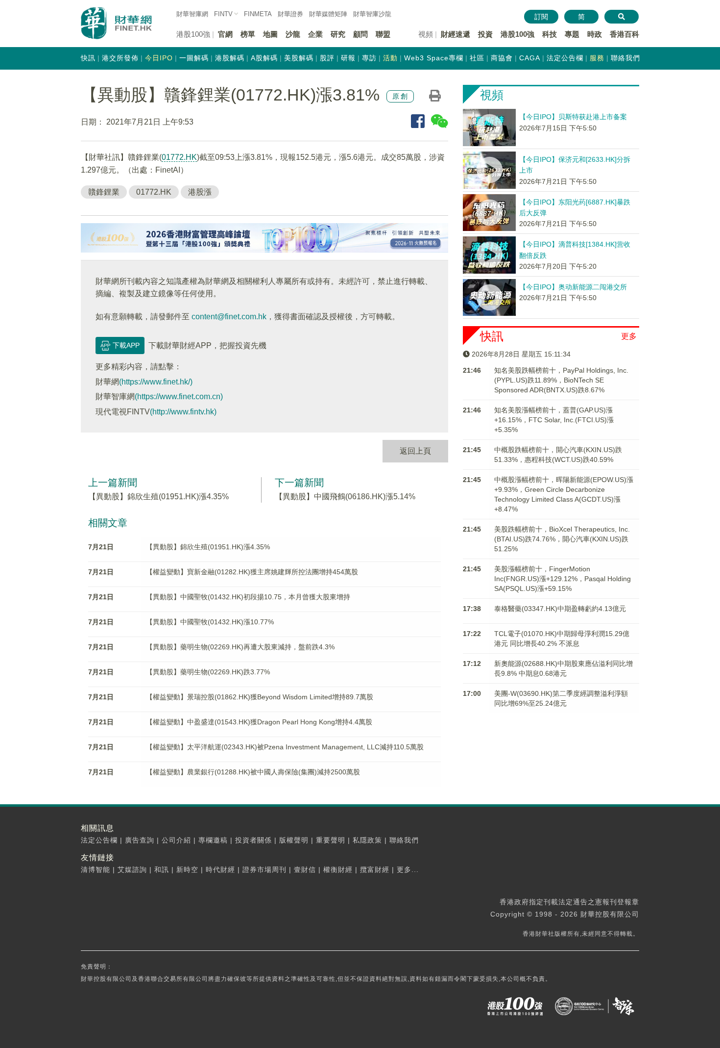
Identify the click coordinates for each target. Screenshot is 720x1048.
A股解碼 (264, 58)
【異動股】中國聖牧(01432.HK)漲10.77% (210, 622)
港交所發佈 (120, 58)
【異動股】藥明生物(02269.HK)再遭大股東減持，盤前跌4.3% (240, 647)
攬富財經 (374, 869)
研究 (338, 34)
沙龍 (293, 34)
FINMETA (258, 14)
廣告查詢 (139, 840)
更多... (408, 869)
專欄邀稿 (213, 840)
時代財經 (220, 869)
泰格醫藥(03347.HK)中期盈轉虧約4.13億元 (560, 609)
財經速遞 (455, 34)
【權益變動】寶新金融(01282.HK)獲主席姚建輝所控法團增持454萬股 (252, 572)
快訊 (88, 58)
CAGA (529, 58)
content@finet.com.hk (229, 316)
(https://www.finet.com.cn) (179, 396)
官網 (225, 34)
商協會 (502, 58)
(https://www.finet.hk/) (155, 382)
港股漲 (200, 192)
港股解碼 (229, 58)
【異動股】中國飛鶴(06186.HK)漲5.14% (345, 496)
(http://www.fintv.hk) (183, 412)
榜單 (247, 34)
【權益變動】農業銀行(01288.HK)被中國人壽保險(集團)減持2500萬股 (253, 772)
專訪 (369, 58)
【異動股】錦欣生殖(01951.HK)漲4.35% (158, 496)
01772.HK (179, 157)
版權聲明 (294, 840)
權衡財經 (338, 869)
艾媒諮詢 (132, 869)
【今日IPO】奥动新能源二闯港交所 (573, 287)
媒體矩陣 (328, 14)
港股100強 (517, 34)
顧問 (360, 34)
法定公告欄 (565, 58)
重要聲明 (330, 840)
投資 (485, 34)
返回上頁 (415, 451)
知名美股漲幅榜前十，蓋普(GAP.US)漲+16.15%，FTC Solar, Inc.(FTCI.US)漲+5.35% (554, 420)
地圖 (270, 34)
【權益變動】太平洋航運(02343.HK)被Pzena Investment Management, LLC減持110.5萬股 (285, 747)
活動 (390, 58)
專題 (572, 34)
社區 (477, 58)
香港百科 (624, 34)
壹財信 (305, 869)
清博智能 (95, 869)
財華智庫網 (192, 14)
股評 (327, 58)
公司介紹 (176, 840)
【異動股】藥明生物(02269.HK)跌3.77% (208, 672)
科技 (549, 34)
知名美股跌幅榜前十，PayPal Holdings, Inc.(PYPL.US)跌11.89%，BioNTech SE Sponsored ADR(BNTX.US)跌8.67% (561, 380)
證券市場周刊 (264, 869)
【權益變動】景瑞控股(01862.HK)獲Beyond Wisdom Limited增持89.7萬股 (259, 697)
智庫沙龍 (372, 14)
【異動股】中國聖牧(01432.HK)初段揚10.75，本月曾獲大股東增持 (248, 597)
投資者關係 (253, 840)
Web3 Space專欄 (433, 58)
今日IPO (159, 58)
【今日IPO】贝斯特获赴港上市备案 (573, 117)
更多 (629, 336)
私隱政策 (367, 840)
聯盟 (383, 34)
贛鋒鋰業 (104, 192)
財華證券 (290, 14)
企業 (315, 34)
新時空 (187, 869)
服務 (597, 58)
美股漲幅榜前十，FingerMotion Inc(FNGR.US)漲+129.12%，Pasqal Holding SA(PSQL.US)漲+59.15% (562, 578)
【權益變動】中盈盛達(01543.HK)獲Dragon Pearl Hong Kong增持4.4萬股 (259, 722)
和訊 (161, 869)
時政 (594, 34)
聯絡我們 (625, 58)
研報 (348, 58)
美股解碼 (298, 58)
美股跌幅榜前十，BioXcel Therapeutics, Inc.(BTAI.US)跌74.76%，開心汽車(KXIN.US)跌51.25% (562, 539)
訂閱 (541, 17)
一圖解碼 (194, 58)
